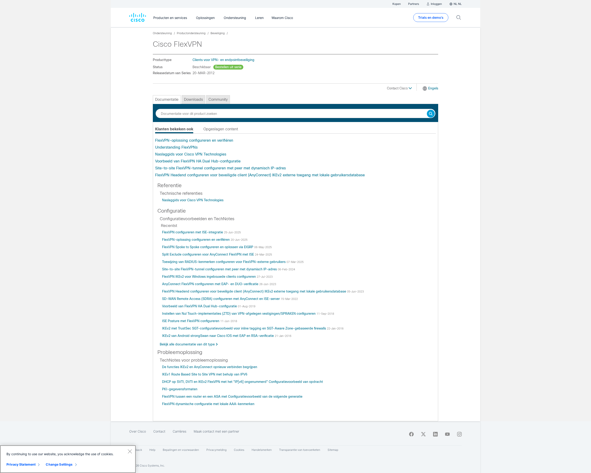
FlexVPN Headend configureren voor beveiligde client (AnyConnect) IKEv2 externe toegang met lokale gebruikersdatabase (260, 175)
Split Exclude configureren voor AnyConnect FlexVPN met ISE (208, 254)
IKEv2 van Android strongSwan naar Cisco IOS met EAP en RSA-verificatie (218, 336)
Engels (433, 88)
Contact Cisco (398, 88)
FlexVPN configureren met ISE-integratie (193, 232)
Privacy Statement (21, 464)
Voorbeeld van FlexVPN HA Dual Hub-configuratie (198, 161)
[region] (68, 459)
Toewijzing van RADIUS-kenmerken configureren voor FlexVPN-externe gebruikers (224, 262)
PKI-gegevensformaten (179, 389)
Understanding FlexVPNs (176, 147)
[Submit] (431, 114)
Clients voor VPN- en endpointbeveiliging (223, 60)
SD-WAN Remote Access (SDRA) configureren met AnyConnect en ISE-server (221, 299)
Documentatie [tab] (166, 99)
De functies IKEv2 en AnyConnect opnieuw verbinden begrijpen (209, 367)
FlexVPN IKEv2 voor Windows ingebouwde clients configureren (209, 276)
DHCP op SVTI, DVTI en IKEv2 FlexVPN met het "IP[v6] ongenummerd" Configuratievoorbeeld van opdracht (242, 382)
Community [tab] (218, 99)
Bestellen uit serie (228, 67)
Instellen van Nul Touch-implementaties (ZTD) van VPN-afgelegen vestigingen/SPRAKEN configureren (239, 313)
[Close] (129, 451)
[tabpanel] (295, 157)
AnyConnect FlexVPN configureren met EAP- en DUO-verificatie (210, 284)
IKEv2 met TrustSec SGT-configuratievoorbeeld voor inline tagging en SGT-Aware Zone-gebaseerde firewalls (244, 328)
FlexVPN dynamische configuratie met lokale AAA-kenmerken (208, 404)
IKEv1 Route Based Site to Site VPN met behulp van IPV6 (204, 374)
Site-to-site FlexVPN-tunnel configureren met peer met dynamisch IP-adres (220, 168)
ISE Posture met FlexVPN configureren (191, 321)
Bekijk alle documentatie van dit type (187, 344)
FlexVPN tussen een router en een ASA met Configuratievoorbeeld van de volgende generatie (232, 396)
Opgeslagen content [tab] (220, 129)
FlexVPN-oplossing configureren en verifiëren (194, 140)
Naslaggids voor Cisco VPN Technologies (190, 154)
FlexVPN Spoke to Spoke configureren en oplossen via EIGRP (208, 247)
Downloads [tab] (193, 99)
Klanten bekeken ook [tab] (174, 129)
